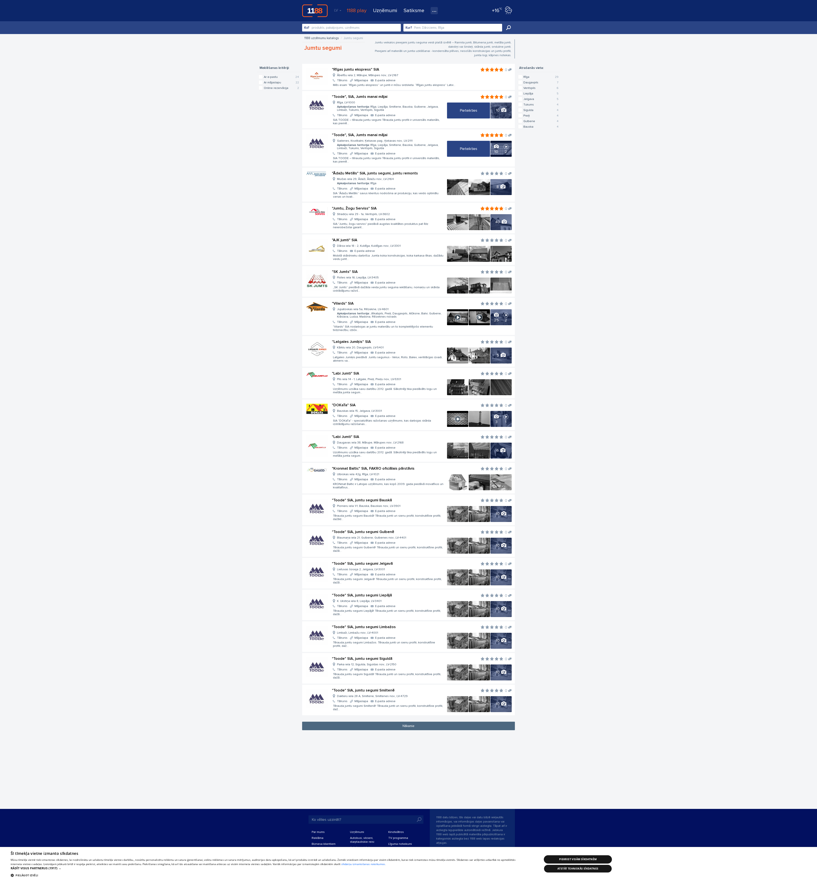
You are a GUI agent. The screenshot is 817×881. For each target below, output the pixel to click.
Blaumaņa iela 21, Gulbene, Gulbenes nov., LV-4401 (371, 537)
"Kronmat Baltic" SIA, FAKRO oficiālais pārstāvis (373, 468)
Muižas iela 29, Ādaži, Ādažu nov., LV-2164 (365, 181)
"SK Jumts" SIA (345, 271)
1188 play (357, 10)
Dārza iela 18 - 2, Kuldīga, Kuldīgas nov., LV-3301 (369, 246)
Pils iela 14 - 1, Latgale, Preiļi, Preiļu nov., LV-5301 (369, 379)
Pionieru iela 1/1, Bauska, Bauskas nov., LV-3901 (368, 506)
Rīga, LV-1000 (387, 106)
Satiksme (414, 10)
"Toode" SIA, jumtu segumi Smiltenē (363, 690)
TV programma (398, 838)
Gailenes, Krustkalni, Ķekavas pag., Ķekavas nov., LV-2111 (387, 144)
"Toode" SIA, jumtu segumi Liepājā (362, 595)
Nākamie (408, 726)
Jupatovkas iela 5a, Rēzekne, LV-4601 (389, 312)
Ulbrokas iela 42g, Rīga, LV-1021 (358, 474)
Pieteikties (468, 110)
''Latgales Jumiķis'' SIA (351, 341)
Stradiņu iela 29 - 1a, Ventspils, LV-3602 (363, 214)
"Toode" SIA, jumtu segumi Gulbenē (363, 531)
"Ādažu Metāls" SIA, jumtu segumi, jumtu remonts (375, 173)
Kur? (409, 28)
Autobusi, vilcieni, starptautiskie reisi (362, 840)
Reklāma (317, 838)
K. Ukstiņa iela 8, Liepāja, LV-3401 (359, 601)
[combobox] (351, 27)
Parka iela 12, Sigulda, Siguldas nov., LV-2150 (366, 664)
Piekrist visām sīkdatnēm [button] (578, 859)
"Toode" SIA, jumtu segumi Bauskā (362, 500)
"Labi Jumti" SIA (345, 373)
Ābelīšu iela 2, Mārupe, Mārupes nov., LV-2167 (367, 75)
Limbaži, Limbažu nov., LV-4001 (357, 632)
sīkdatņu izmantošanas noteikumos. (363, 864)
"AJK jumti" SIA (344, 240)
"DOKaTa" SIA (344, 405)
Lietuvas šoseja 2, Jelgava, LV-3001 (361, 569)
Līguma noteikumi (400, 844)
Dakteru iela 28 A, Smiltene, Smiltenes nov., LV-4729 (372, 696)
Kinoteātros (396, 832)
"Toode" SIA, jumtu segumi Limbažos (364, 626)
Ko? (306, 28)
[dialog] (408, 864)
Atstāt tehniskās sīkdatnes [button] (577, 868)
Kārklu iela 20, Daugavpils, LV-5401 (360, 347)
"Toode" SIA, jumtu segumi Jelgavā (362, 563)
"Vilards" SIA (343, 303)
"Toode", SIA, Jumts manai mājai (359, 96)
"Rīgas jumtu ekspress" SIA (355, 69)
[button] (269, 868)
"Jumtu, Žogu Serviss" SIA (354, 208)
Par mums (318, 832)
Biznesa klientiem (324, 844)
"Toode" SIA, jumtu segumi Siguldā (362, 658)
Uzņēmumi (385, 10)
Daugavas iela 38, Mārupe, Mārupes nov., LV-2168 (370, 442)
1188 (315, 10)
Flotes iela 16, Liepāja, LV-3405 (358, 277)
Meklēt (508, 27)
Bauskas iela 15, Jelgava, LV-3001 (359, 411)
